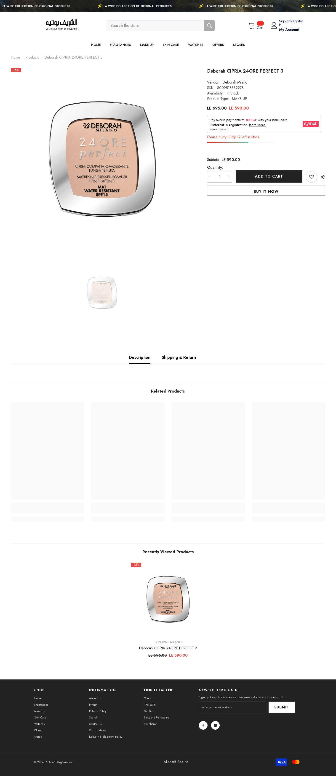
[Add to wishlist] (311, 177)
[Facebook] (203, 725)
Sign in (282, 23)
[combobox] (155, 25)
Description (139, 357)
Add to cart (269, 176)
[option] (102, 159)
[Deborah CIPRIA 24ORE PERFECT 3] (168, 599)
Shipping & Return (179, 357)
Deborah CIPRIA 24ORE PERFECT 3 (168, 648)
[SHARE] (321, 177)
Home (15, 57)
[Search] (160, 25)
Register (296, 21)
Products (32, 57)
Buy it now (266, 191)
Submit (281, 707)
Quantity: (215, 167)
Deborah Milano (234, 82)
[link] (47, 511)
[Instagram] (215, 725)
